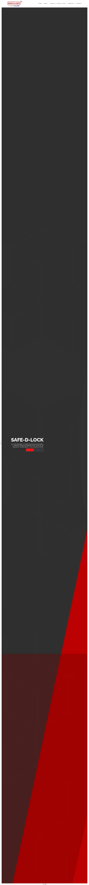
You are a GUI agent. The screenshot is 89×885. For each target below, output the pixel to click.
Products (71, 3)
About (46, 3)
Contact (79, 3)
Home (40, 3)
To (44, 884)
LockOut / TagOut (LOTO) (58, 3)
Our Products (38, 449)
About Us (29, 449)
